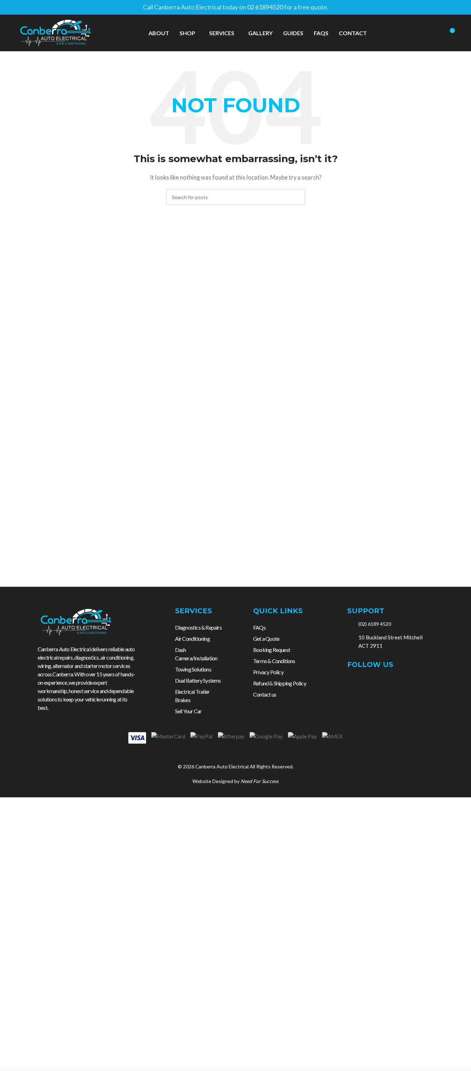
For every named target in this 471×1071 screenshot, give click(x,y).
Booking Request (271, 649)
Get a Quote (266, 638)
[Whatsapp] (397, 683)
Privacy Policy (268, 672)
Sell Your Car (188, 711)
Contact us (264, 694)
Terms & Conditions (274, 661)
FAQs (259, 627)
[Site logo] (55, 32)
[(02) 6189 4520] (350, 624)
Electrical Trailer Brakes (192, 695)
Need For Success (260, 781)
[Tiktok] (382, 683)
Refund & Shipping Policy (279, 683)
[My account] (424, 33)
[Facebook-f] (351, 683)
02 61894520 (265, 7)
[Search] (436, 33)
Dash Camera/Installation (196, 653)
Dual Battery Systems (198, 680)
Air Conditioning (192, 638)
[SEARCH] (297, 197)
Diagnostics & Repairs (198, 627)
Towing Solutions (193, 669)
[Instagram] (366, 683)
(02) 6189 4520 (374, 624)
